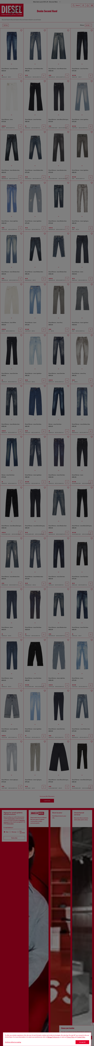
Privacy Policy (70, 1037)
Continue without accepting (13, 1042)
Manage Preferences (53, 1037)
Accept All (82, 1042)
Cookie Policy (81, 1037)
